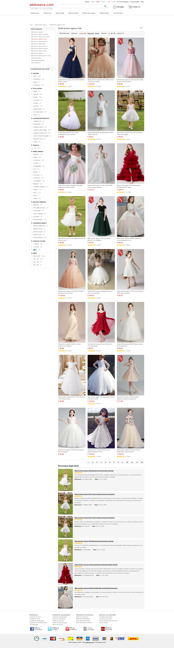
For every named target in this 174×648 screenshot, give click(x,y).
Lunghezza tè (39, 121)
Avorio (38, 247)
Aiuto (142, 1)
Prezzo (97, 33)
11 (132, 462)
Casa (31, 24)
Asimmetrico (38, 79)
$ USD (92, 1)
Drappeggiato (39, 166)
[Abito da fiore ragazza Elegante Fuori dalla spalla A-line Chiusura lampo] (71, 163)
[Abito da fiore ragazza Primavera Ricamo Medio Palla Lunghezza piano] (130, 428)
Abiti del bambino (36, 58)
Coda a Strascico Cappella (42, 136)
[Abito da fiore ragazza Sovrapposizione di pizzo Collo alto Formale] (101, 375)
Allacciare (37, 204)
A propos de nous (35, 617)
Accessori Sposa (118, 13)
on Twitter (55, 628)
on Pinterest (73, 628)
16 (142, 462)
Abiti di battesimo (36, 62)
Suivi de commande (59, 619)
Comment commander (60, 617)
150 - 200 (37, 262)
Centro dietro (38, 210)
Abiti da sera (47, 13)
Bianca (39, 244)
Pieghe (36, 172)
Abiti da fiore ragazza (88, 13)
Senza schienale (39, 213)
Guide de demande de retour (108, 621)
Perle (36, 195)
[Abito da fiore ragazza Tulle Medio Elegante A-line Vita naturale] (71, 428)
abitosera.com (90, 642)
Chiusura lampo (40, 219)
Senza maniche (40, 237)
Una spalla (37, 100)
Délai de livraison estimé (84, 622)
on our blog (108, 628)
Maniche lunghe (39, 231)
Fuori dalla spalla (40, 112)
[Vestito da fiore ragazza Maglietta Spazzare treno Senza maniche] (101, 269)
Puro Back (37, 216)
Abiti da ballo (60, 13)
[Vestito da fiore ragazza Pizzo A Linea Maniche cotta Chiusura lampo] (71, 375)
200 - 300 (37, 265)
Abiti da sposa (35, 13)
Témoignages (34, 624)
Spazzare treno (39, 139)
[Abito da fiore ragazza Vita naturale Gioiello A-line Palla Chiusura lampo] (71, 269)
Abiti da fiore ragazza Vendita (39, 34)
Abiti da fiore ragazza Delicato (39, 48)
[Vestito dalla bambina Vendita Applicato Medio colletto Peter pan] (101, 111)
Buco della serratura (41, 207)
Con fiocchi (38, 160)
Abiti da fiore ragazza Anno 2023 (40, 36)
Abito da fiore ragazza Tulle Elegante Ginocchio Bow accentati (94, 470)
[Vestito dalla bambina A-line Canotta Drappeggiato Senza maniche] (71, 111)
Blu (37, 249)
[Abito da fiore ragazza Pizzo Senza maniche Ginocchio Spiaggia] (130, 111)
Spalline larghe (39, 109)
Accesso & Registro (123, 1)
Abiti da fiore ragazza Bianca (39, 41)
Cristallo (37, 163)
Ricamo (37, 189)
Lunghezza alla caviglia (42, 130)
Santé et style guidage (60, 622)
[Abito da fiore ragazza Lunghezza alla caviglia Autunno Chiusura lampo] (130, 58)
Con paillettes (39, 181)
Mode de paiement (82, 617)
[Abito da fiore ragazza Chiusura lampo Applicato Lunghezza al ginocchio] (130, 375)
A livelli (37, 198)
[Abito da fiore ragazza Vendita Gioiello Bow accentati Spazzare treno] (130, 216)
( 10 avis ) (128, 192)
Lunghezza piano (40, 127)
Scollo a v (37, 106)
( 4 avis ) (127, 245)
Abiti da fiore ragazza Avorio (39, 46)
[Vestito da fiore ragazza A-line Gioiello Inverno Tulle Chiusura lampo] (101, 58)
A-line (37, 76)
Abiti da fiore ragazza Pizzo (39, 51)
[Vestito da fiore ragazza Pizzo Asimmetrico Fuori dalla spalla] (101, 322)
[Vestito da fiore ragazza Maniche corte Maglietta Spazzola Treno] (101, 428)
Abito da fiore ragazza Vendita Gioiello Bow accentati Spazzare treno (96, 588)
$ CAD (114, 1)
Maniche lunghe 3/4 (40, 226)
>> (137, 462)
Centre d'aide (103, 622)
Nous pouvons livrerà (83, 621)
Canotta (37, 103)
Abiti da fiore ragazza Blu (38, 43)
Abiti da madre (104, 13)
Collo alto (37, 94)
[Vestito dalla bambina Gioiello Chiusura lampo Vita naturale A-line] (130, 322)
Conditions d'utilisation (37, 621)
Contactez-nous (35, 619)
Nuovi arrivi (90, 33)
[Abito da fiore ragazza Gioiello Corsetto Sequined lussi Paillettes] (71, 322)
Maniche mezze (39, 228)
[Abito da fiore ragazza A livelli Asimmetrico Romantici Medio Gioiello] (130, 163)
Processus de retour (105, 619)
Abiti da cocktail (73, 13)
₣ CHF (108, 1)
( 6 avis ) (98, 351)
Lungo (36, 141)
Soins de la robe (58, 624)
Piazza (36, 115)
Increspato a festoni (40, 186)
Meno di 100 (39, 256)
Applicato (38, 154)
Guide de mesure (58, 621)
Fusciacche (38, 178)
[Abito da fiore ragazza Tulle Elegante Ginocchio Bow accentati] (71, 216)
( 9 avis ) (69, 351)
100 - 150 (38, 259)
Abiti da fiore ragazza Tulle (57, 24)
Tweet (141, 27)
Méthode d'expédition (83, 619)
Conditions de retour (105, 617)
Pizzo (37, 192)
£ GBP (103, 1)
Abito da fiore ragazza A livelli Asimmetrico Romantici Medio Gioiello (96, 564)
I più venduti (82, 33)
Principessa (38, 85)
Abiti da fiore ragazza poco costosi (41, 55)
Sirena (36, 82)
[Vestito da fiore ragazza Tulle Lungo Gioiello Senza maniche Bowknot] (101, 163)
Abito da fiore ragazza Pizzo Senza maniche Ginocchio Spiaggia (95, 494)
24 (109, 33)
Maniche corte (39, 234)
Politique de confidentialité (38, 622)
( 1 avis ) (127, 86)
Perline (37, 157)
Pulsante (37, 183)
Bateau (36, 91)
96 (114, 33)
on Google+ (91, 628)
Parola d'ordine (135, 1)
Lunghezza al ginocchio (41, 133)
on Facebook (38, 628)
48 (111, 33)
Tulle (36, 148)
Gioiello (37, 97)
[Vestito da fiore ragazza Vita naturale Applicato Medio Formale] (71, 58)
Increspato (37, 175)
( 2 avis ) (69, 86)
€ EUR (98, 1)
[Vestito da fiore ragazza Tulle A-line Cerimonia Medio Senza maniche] (130, 269)
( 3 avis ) (98, 86)
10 (127, 462)
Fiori (36, 169)
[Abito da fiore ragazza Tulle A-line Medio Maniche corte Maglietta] (101, 216)
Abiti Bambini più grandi (37, 60)
